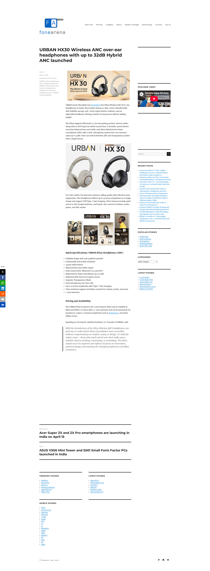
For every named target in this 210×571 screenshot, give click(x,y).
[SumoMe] (2, 304)
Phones (99, 25)
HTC (42, 522)
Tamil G (42, 72)
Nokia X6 (93, 487)
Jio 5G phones (144, 241)
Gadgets (109, 25)
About (119, 25)
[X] (2, 272)
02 (42, 526)
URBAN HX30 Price (51, 83)
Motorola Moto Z (145, 284)
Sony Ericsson (46, 510)
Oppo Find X (94, 480)
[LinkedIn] (2, 288)
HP (42, 538)
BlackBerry (45, 528)
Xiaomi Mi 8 (45, 483)
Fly (42, 542)
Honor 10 (44, 485)
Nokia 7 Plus (45, 492)
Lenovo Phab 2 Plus (146, 280)
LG (42, 524)
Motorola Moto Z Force (148, 287)
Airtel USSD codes (146, 246)
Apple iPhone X (46, 490)
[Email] (2, 299)
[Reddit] (2, 293)
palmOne (44, 535)
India (50, 78)
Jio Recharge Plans (146, 244)
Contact (158, 25)
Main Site (89, 25)
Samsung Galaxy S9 (48, 487)
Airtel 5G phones (145, 239)
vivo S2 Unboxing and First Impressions (154, 193)
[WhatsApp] (2, 283)
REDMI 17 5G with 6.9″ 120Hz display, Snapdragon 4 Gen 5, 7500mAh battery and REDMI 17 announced (155, 219)
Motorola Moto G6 (96, 492)
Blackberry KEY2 (96, 490)
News (54, 78)
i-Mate (43, 517)
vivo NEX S (94, 485)
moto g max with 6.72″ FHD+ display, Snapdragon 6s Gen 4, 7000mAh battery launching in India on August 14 (153, 173)
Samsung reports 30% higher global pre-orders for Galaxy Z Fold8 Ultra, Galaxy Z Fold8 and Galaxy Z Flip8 (154, 198)
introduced (96, 105)
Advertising (147, 25)
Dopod (43, 519)
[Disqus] (85, 394)
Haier (43, 533)
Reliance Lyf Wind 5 (146, 289)
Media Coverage (132, 25)
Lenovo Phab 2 (145, 277)
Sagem (43, 531)
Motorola (44, 515)
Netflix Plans (144, 237)
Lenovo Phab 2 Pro (146, 282)
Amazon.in (113, 313)
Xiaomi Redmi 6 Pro (97, 483)
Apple (43, 544)
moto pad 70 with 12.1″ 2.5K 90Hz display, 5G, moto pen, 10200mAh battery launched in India (154, 184)
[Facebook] (2, 277)
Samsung (44, 512)
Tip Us (168, 25)
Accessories (43, 78)
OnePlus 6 (44, 480)
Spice (43, 540)
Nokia (43, 508)
